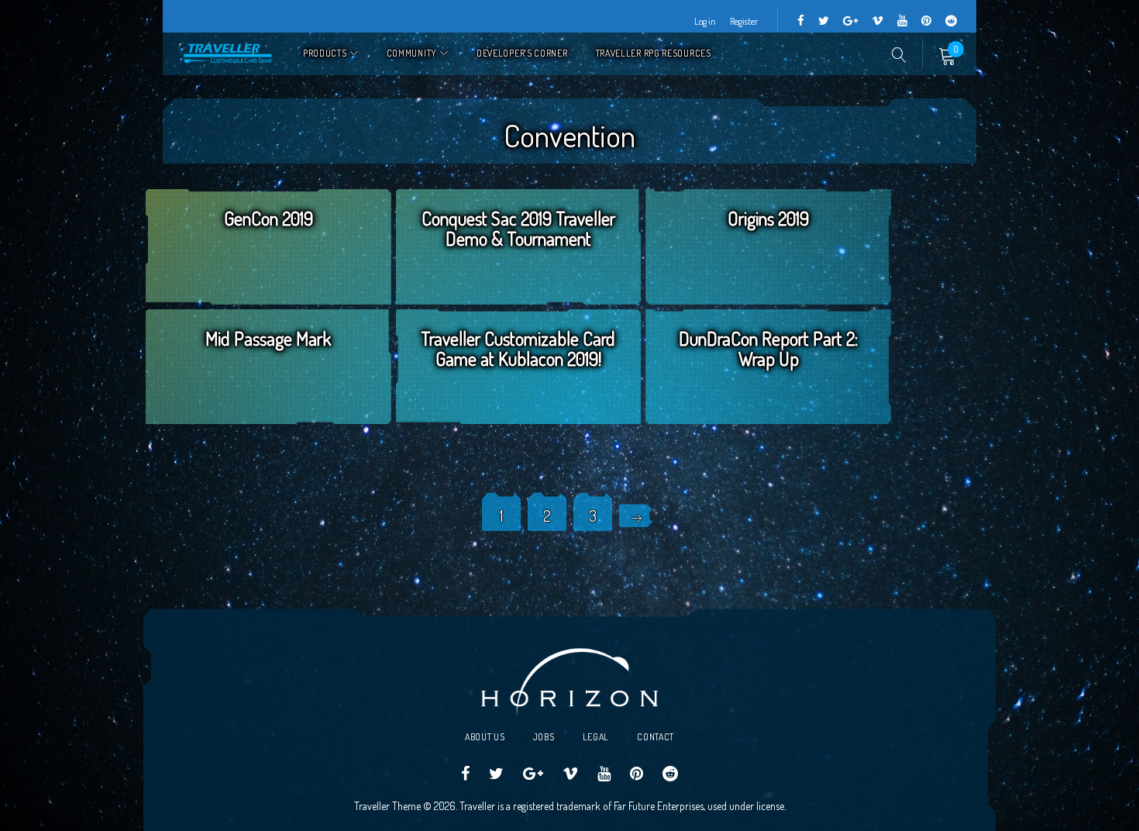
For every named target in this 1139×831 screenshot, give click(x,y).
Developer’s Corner (522, 53)
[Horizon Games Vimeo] (877, 21)
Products (325, 53)
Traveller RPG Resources (653, 53)
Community (412, 53)
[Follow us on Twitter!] (823, 21)
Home (228, 54)
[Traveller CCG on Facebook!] (800, 21)
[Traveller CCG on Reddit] (951, 21)
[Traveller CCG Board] (926, 21)
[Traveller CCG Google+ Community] (850, 21)
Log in (705, 21)
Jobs (544, 737)
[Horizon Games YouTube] (902, 21)
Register (744, 21)
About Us (485, 737)
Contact (655, 737)
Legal (596, 737)
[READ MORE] (268, 267)
